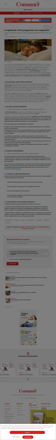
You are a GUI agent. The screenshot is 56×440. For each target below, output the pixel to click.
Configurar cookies (16, 436)
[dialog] (28, 432)
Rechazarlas (27, 437)
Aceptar (27, 432)
